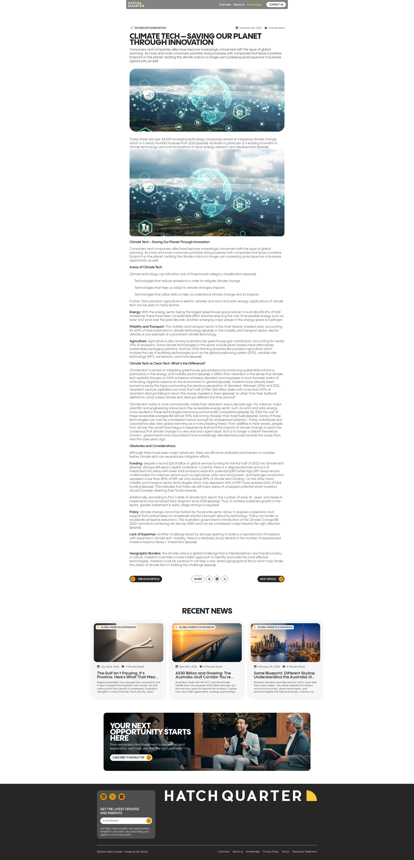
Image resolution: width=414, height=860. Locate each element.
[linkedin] (103, 796)
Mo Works (142, 851)
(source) (202, 143)
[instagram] (121, 796)
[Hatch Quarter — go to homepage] (241, 796)
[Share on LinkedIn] (217, 579)
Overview (225, 4)
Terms (285, 851)
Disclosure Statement (304, 851)
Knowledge (254, 4)
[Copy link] (209, 579)
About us (239, 4)
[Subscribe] (148, 820)
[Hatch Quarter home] (136, 4)
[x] (112, 796)
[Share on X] (225, 579)
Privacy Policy (271, 851)
